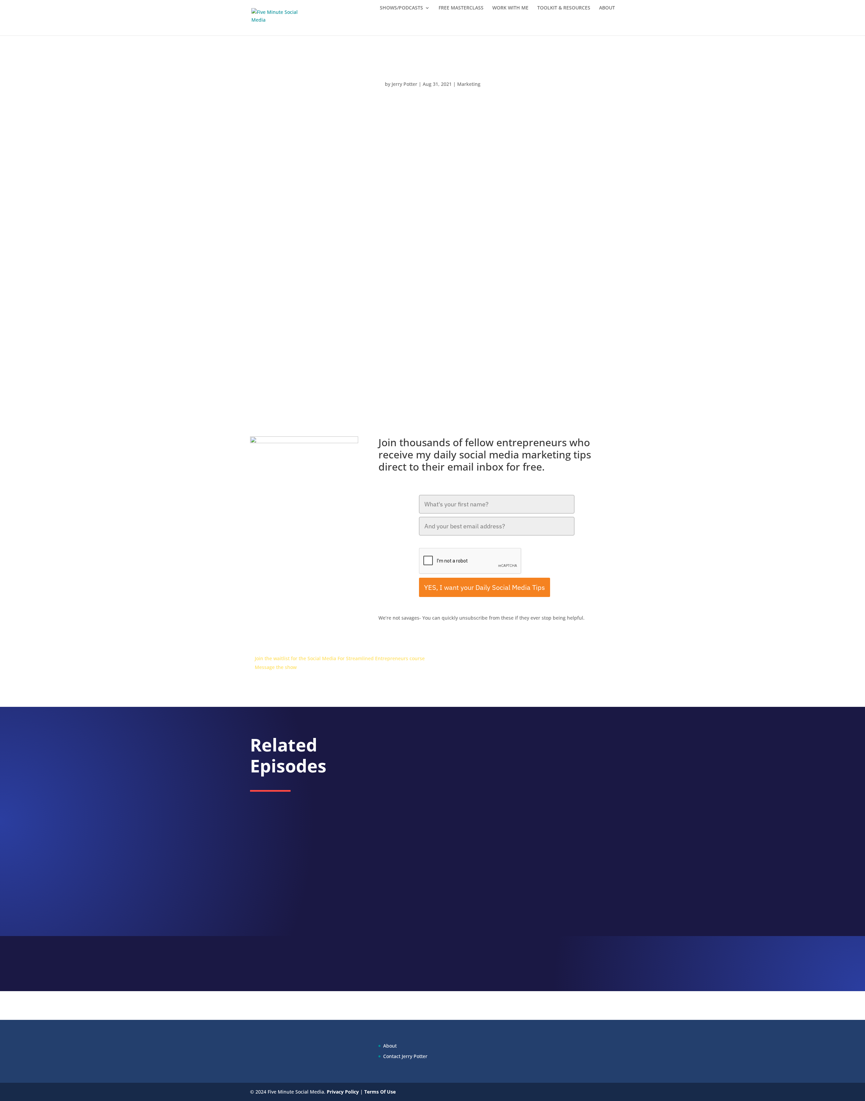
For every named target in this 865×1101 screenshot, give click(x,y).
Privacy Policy (343, 1091)
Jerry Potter (404, 84)
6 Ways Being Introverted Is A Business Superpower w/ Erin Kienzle (475, 757)
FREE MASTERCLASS (461, 8)
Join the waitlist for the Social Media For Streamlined (315, 658)
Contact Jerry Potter (405, 1056)
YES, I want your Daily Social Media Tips (484, 587)
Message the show (276, 667)
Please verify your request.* (449, 543)
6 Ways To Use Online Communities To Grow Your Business (463, 844)
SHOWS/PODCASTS (401, 8)
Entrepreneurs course (400, 658)
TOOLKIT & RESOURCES (563, 8)
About (390, 1046)
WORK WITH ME (510, 8)
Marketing (468, 84)
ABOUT (607, 8)
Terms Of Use (380, 1091)
